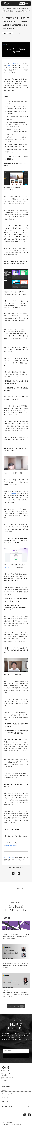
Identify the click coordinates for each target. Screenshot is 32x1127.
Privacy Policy (16, 1124)
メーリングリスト (9, 858)
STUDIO (13, 493)
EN (23, 3)
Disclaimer (4, 1124)
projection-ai (9, 567)
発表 (9, 65)
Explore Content (11, 8)
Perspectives (22, 8)
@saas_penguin (10, 845)
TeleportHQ (15, 63)
